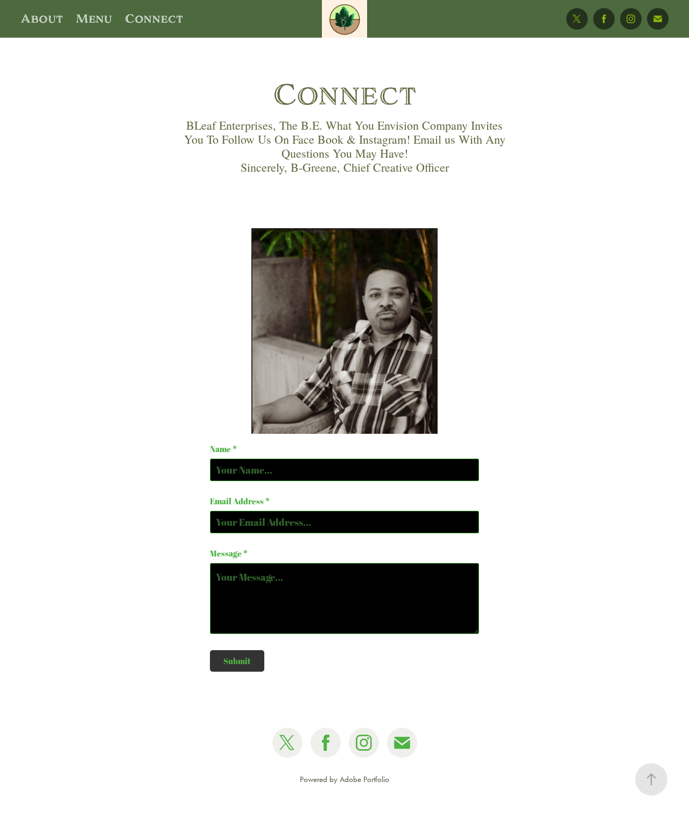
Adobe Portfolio (364, 779)
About (41, 18)
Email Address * (240, 501)
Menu (94, 18)
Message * (229, 554)
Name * (223, 449)
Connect (154, 18)
